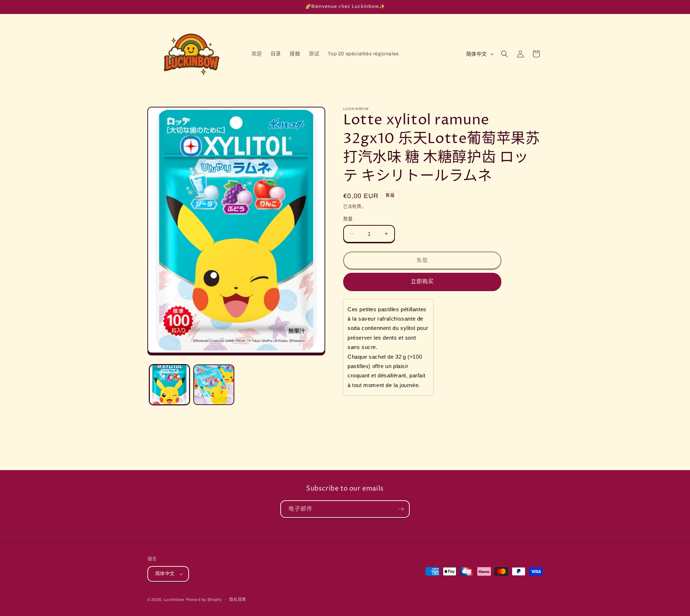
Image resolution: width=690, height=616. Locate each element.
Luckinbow (174, 599)
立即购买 (422, 281)
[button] (504, 54)
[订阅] (401, 509)
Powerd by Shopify (204, 599)
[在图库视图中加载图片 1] (169, 384)
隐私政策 (237, 599)
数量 (348, 218)
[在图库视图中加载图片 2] (213, 384)
